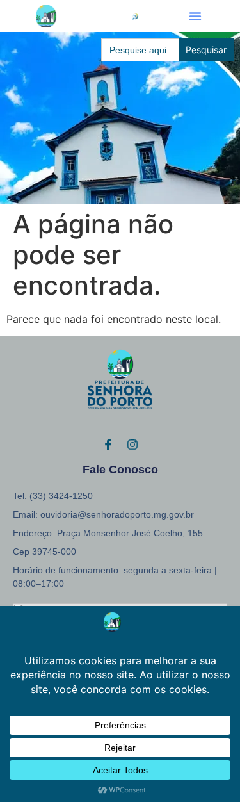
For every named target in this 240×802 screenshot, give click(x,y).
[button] (195, 16)
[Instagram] (132, 444)
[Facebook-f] (108, 444)
